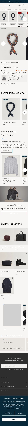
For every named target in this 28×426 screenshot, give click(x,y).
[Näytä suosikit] (21, 4)
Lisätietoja (13, 212)
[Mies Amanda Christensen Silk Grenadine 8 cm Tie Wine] (7, 235)
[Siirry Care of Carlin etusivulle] (7, 4)
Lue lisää (18, 408)
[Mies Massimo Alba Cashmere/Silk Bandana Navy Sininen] (13, 16)
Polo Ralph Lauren (21, 22)
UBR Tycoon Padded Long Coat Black (7, 295)
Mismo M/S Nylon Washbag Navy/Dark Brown (5, 270)
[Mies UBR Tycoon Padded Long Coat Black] (7, 284)
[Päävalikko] (25, 4)
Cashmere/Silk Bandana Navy (12, 23)
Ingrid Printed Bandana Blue (3, 23)
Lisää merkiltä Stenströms (8, 132)
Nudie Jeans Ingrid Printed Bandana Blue (9, 121)
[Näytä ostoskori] (23, 4)
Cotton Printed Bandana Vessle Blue (21, 23)
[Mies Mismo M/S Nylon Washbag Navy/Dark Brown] (7, 260)
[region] (14, 343)
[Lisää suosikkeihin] (18, 99)
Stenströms (4, 64)
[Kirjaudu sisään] (19, 4)
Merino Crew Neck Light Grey (9, 179)
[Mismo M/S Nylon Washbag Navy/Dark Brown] (7, 269)
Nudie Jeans (3, 22)
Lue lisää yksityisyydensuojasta (14, 368)
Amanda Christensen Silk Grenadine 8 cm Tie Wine (7, 246)
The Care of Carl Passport (14, 1)
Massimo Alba (13, 22)
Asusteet (3, 28)
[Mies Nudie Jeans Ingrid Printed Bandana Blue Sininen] (4, 16)
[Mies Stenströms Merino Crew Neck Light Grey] (11, 165)
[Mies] (12, 314)
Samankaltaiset (13, 92)
